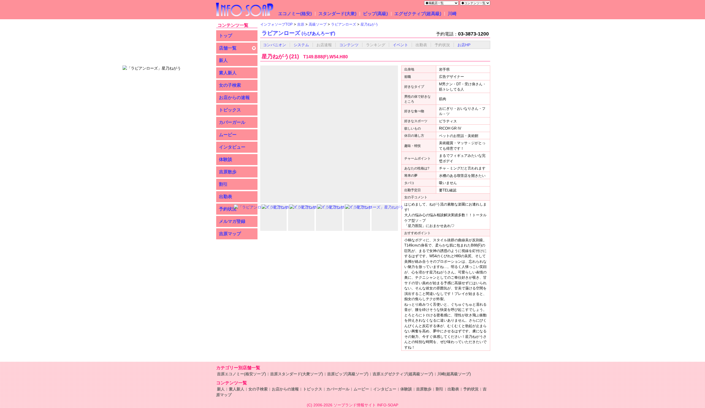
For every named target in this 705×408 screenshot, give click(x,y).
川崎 (452, 13)
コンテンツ (349, 45)
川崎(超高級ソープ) (454, 374)
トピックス (312, 389)
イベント (400, 45)
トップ (225, 35)
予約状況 (471, 389)
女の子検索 (258, 389)
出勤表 (453, 389)
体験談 (406, 389)
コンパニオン (274, 45)
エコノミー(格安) (295, 13)
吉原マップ (230, 233)
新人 (223, 60)
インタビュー (384, 389)
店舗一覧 (228, 48)
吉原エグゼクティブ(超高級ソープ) (403, 374)
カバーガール (337, 389)
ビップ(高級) (375, 13)
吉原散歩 (424, 389)
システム (301, 45)
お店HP (463, 45)
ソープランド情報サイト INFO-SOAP (365, 405)
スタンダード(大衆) (337, 13)
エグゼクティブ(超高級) (417, 13)
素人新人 (236, 389)
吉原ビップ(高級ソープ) (347, 374)
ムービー (361, 389)
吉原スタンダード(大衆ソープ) (296, 374)
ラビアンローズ (298, 33)
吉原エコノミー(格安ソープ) (241, 374)
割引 (439, 389)
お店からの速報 (285, 389)
